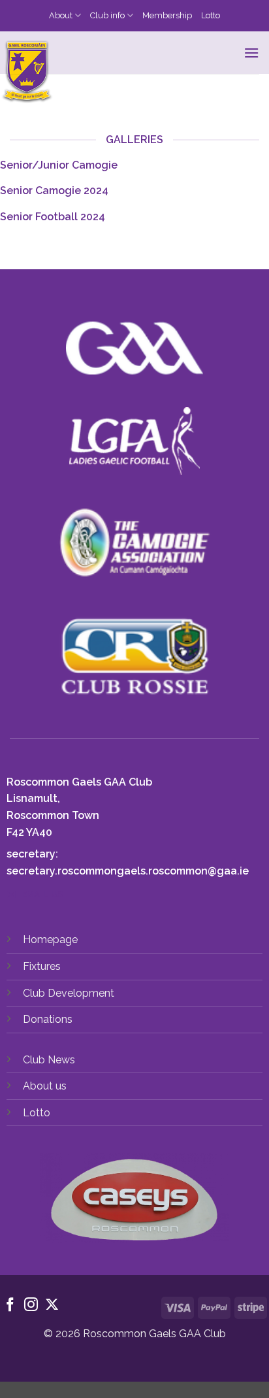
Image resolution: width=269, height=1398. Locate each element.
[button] (251, 53)
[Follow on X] (52, 1305)
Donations (47, 1019)
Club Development (68, 993)
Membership (167, 15)
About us (45, 1086)
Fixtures (42, 966)
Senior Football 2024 (52, 216)
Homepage (50, 939)
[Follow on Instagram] (31, 1305)
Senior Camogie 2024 (54, 190)
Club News (49, 1060)
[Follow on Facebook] (10, 1305)
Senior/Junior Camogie (59, 165)
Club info (107, 15)
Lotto (210, 15)
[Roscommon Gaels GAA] (112, 72)
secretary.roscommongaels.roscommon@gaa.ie (128, 871)
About (60, 15)
